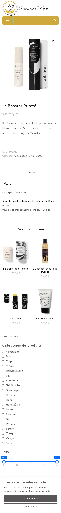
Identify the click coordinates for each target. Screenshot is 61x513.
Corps (9, 361)
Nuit (8, 419)
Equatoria (12, 381)
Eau (8, 376)
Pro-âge (11, 424)
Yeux (9, 443)
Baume (10, 356)
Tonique (11, 433)
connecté (24, 210)
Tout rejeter (30, 506)
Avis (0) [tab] (32, 172)
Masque (11, 414)
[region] (30, 495)
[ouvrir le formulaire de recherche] (54, 20)
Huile (9, 400)
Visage (39, 156)
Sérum (31, 156)
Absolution (21, 156)
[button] (53, 41)
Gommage (12, 390)
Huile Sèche (13, 405)
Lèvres (10, 409)
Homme (11, 395)
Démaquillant (14, 371)
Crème (10, 366)
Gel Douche (13, 385)
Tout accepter (30, 498)
